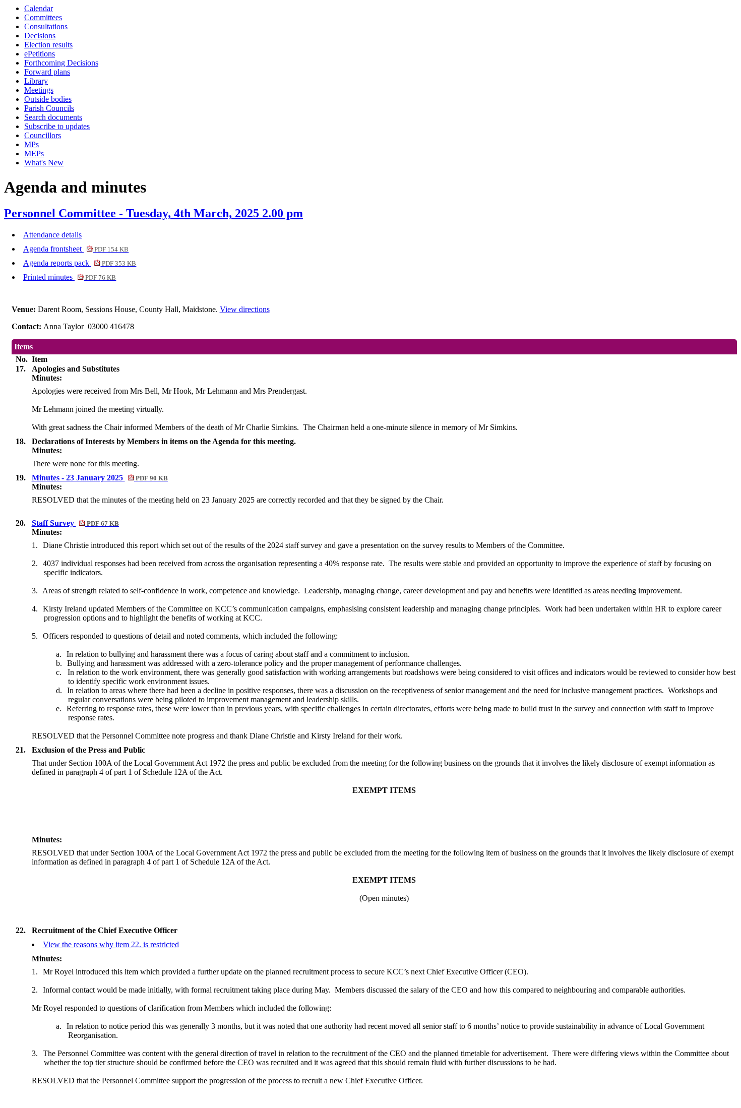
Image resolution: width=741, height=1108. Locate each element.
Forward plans (47, 72)
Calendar (38, 8)
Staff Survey (75, 523)
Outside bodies (48, 99)
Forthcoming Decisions (61, 62)
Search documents (53, 117)
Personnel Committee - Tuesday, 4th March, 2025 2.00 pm (153, 213)
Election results (48, 44)
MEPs (34, 153)
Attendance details (52, 234)
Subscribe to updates (57, 126)
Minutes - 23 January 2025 (100, 477)
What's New (44, 162)
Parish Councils (49, 108)
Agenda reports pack (79, 263)
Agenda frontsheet (76, 248)
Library (36, 81)
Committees (43, 17)
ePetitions (39, 53)
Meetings (38, 90)
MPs (31, 144)
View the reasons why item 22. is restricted (111, 944)
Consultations (46, 26)
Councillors (42, 135)
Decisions (39, 35)
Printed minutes (69, 277)
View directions (245, 309)
